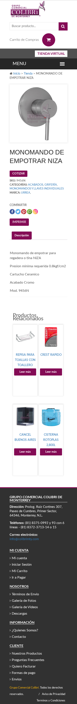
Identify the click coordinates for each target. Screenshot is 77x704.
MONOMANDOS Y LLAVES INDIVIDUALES (37, 188)
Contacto (19, 636)
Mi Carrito (19, 571)
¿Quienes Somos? (25, 630)
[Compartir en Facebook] (12, 211)
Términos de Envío (25, 594)
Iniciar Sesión (22, 564)
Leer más (25, 372)
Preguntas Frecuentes (28, 660)
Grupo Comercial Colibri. (24, 687)
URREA (25, 192)
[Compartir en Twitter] (18, 211)
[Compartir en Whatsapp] (30, 211)
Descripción (22, 235)
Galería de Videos (25, 607)
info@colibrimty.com (24, 539)
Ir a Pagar (19, 577)
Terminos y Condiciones (51, 700)
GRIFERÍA (50, 184)
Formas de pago (23, 673)
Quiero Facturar (24, 666)
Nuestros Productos (27, 653)
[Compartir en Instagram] (35, 211)
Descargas (19, 613)
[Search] (63, 26)
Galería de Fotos (24, 600)
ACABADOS (35, 184)
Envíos (17, 679)
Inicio (16, 73)
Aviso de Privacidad (53, 694)
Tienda (28, 73)
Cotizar (18, 173)
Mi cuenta (19, 558)
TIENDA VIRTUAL (51, 53)
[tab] (22, 235)
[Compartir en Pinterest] (24, 211)
